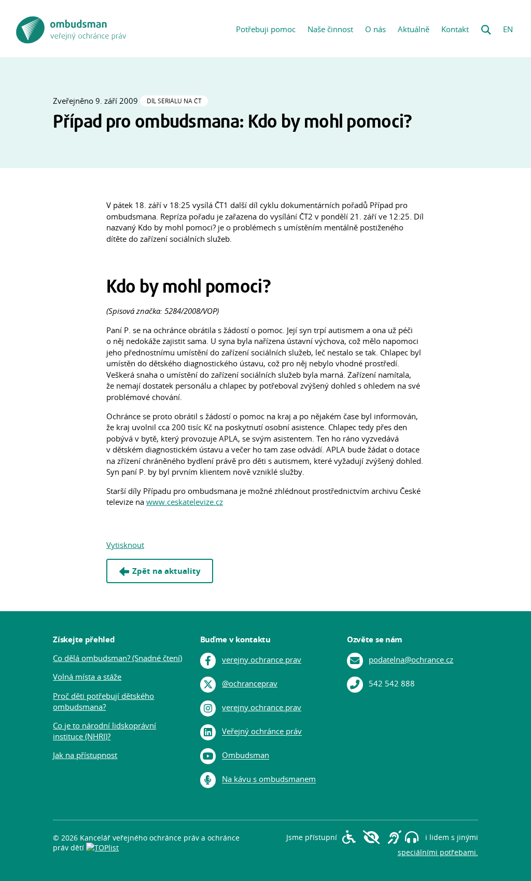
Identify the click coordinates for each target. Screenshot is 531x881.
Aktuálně (413, 29)
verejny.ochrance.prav (261, 659)
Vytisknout (125, 545)
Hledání (486, 26)
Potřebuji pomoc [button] (266, 29)
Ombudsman (245, 755)
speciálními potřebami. (438, 852)
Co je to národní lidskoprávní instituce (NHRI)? (104, 731)
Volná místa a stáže (87, 676)
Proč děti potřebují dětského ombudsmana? (103, 701)
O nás (375, 29)
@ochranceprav (249, 683)
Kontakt (455, 29)
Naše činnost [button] (330, 29)
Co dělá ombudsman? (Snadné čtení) (117, 658)
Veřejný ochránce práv (262, 731)
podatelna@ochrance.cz (411, 659)
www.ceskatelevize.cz (184, 502)
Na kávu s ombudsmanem (269, 779)
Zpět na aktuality (166, 571)
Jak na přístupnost (85, 755)
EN (508, 29)
